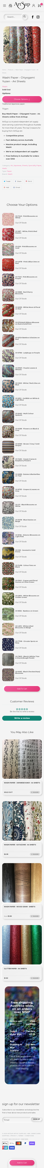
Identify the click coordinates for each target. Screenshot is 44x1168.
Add (7, 187)
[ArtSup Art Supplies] (22, 9)
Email (18, 187)
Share (19, 181)
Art (12, 165)
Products (10, 70)
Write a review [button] (22, 718)
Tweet (8, 181)
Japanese (17, 165)
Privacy (14, 1135)
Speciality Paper (34, 165)
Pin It (30, 181)
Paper (9, 171)
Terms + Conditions (26, 1135)
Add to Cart (22, 1163)
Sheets (25, 165)
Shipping (5, 1135)
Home (4, 70)
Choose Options (21, 99)
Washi (4, 87)
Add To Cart (22, 689)
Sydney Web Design (10, 1139)
